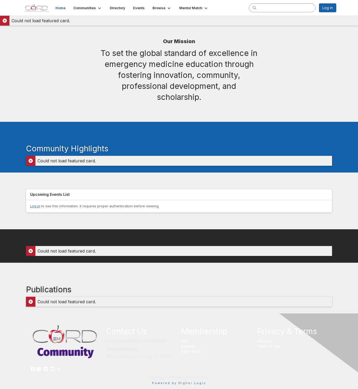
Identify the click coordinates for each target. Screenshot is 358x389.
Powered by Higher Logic (179, 383)
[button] (87, 8)
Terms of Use (268, 346)
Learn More (191, 351)
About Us (265, 341)
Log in (327, 7)
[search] (254, 7)
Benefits (188, 346)
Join (184, 341)
